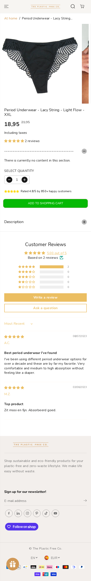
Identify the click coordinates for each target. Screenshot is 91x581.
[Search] (72, 6)
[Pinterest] (36, 513)
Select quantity (19, 171)
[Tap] (46, 513)
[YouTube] (55, 513)
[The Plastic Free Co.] (45, 6)
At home (11, 18)
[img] (14, 336)
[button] (6, 6)
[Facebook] (9, 513)
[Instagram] (27, 513)
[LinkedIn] (18, 513)
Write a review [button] (45, 297)
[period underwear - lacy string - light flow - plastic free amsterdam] (40, 64)
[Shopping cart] (82, 6)
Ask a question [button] (45, 308)
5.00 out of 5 (57, 253)
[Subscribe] (85, 501)
